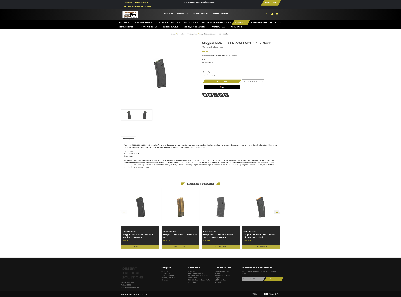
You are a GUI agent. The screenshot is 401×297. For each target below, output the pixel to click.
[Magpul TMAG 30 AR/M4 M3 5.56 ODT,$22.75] (180, 207)
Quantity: (206, 72)
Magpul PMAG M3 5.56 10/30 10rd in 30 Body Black (218, 235)
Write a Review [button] (231, 55)
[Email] (210, 94)
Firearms (191, 271)
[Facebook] (205, 94)
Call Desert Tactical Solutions (136, 2)
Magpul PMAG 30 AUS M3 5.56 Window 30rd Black (259, 235)
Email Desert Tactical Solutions (139, 7)
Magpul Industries (222, 271)
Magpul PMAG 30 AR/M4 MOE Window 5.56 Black (138, 235)
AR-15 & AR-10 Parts (195, 273)
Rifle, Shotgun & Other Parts (199, 280)
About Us (165, 271)
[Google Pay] (222, 87)
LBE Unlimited (220, 280)
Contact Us (165, 273)
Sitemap (164, 280)
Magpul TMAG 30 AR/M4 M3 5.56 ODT (180, 235)
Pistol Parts (192, 278)
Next (277, 212)
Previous (123, 212)
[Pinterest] (226, 94)
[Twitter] (221, 94)
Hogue (217, 278)
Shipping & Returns (168, 278)
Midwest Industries (222, 276)
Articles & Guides (167, 276)
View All (218, 282)
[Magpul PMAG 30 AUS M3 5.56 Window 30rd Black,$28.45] (261, 207)
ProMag (218, 273)
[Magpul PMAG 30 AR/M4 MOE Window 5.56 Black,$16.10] (140, 207)
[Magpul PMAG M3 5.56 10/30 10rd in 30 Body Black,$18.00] (221, 207)
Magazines (192, 282)
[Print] (215, 94)
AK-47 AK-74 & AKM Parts (198, 276)
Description (128, 139)
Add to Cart (140, 247)
